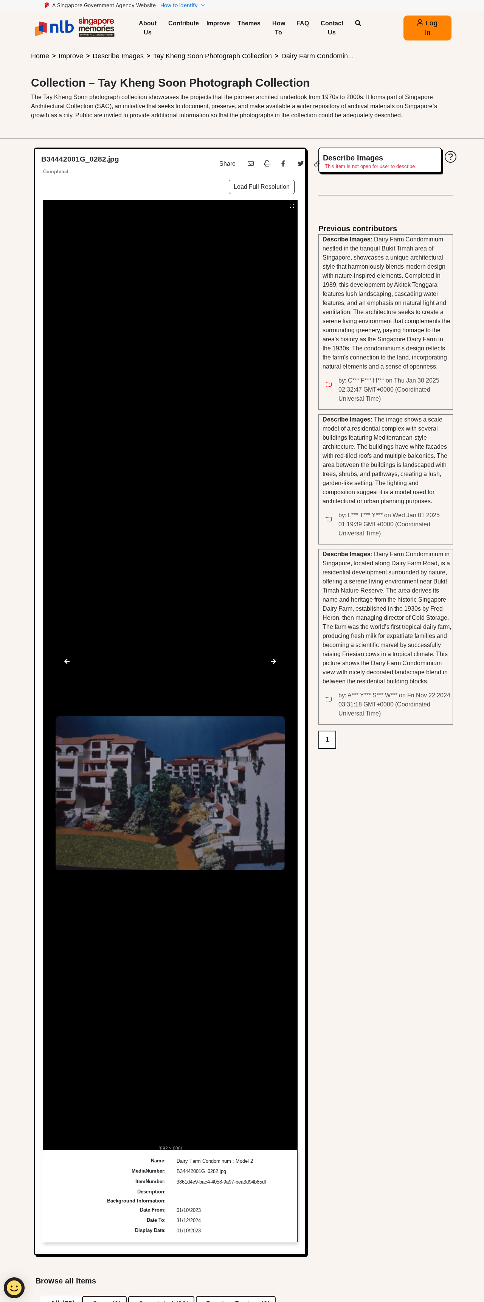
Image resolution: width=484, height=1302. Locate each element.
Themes (249, 23)
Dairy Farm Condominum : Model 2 (334, 56)
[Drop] (328, 385)
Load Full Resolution (262, 187)
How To (278, 28)
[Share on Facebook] (283, 163)
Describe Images (118, 56)
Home (40, 56)
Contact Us (332, 28)
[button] (358, 23)
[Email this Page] (250, 163)
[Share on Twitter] (300, 163)
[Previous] (67, 661)
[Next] (273, 661)
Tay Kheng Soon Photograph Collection (212, 56)
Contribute (183, 23)
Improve (218, 23)
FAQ (302, 23)
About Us (148, 28)
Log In (431, 27)
